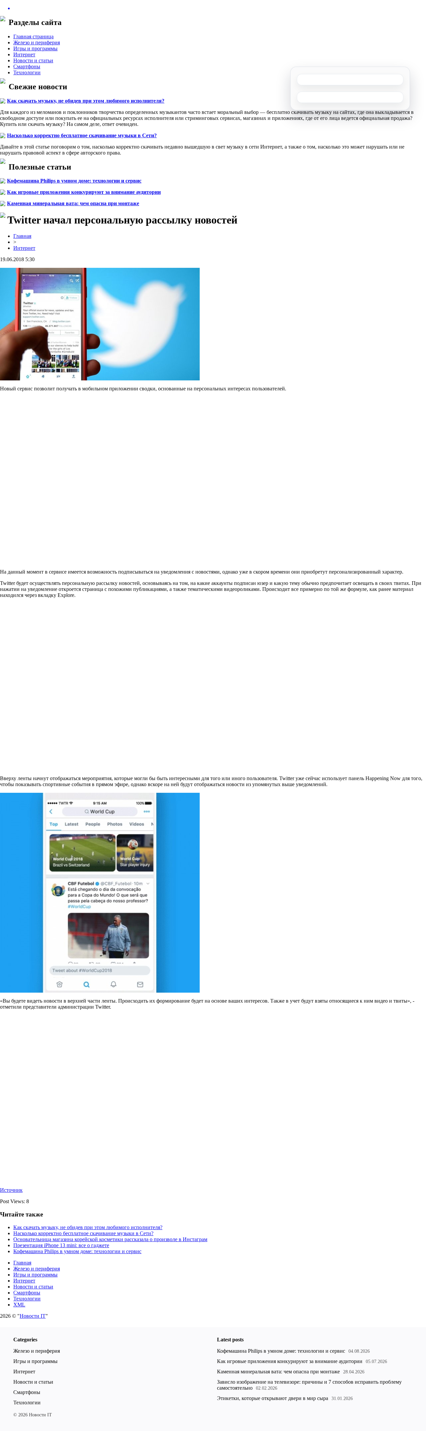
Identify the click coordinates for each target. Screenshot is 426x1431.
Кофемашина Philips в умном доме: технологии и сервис (74, 181)
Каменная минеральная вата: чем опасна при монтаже (73, 203)
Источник (11, 1190)
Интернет (24, 54)
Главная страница (33, 36)
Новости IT (33, 1316)
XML (19, 1304)
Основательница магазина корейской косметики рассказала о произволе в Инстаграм (110, 1239)
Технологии (27, 72)
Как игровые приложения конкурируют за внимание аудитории (84, 192)
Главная (22, 236)
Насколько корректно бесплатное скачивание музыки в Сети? (82, 135)
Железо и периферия (36, 42)
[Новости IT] (213, 8)
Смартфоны (26, 66)
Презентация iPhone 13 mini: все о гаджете (61, 1245)
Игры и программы (35, 48)
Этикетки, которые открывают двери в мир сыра (272, 1398)
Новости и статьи (33, 60)
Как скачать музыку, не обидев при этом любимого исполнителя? (85, 101)
